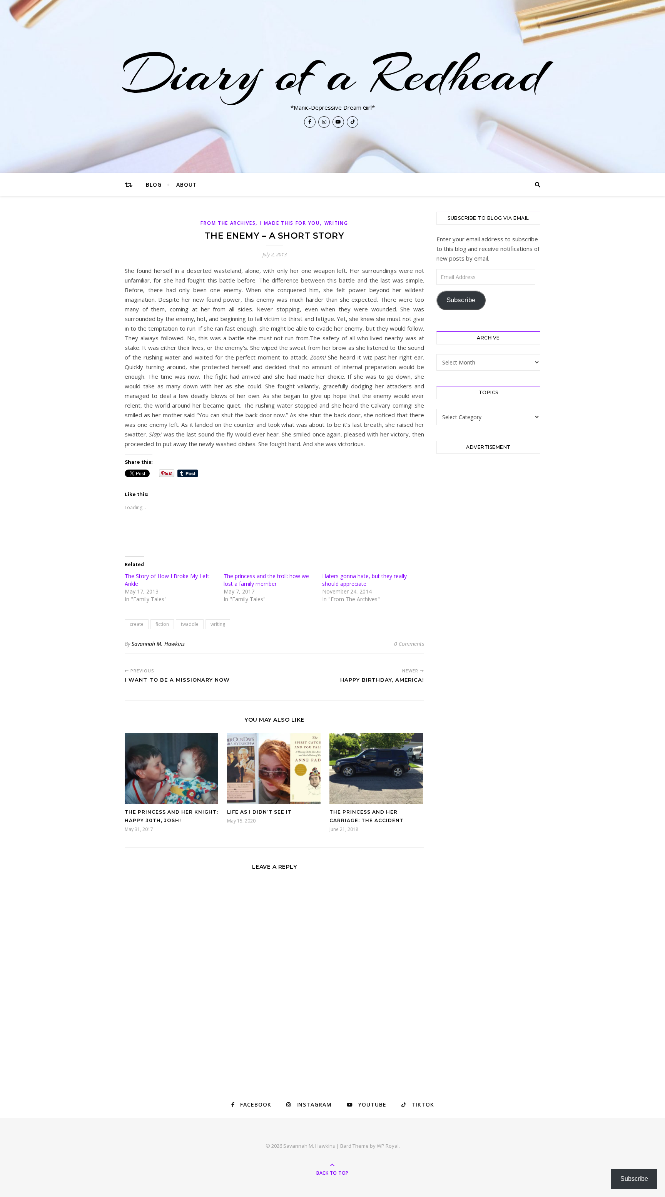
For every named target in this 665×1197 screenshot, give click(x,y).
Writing (336, 223)
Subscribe (460, 300)
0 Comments (409, 643)
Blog (154, 184)
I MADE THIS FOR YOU (289, 223)
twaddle (190, 624)
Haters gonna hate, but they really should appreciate (364, 579)
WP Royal (388, 1145)
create (137, 624)
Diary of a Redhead (332, 74)
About (186, 184)
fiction (162, 624)
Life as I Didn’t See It (259, 812)
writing (218, 624)
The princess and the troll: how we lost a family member (266, 579)
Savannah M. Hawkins (158, 643)
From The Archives (228, 223)
